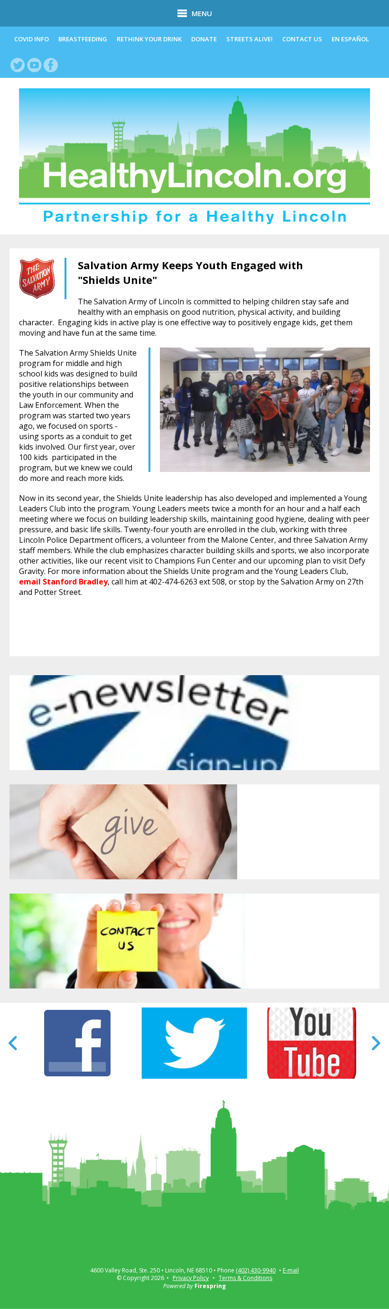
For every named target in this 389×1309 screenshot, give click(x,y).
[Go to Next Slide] (375, 1043)
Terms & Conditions (245, 1278)
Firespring (210, 1286)
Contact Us (302, 39)
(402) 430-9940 (256, 1270)
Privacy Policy (191, 1278)
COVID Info (31, 39)
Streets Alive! (249, 39)
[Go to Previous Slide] (13, 1043)
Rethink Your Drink (149, 39)
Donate (204, 39)
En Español (350, 39)
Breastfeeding (82, 39)
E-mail (291, 1270)
